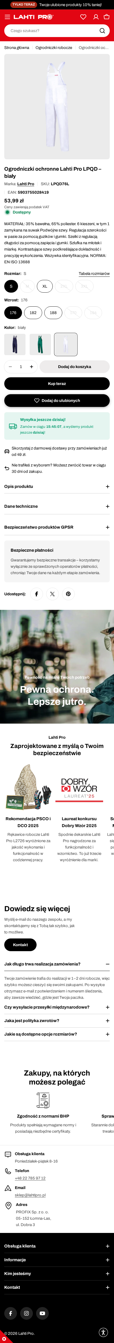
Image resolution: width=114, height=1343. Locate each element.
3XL (87, 288)
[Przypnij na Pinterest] (68, 594)
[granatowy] (14, 344)
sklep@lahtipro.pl (30, 1195)
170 (76, 315)
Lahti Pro (25, 184)
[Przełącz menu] (7, 17)
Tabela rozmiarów (94, 273)
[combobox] (57, 30)
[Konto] (96, 17)
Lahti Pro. (26, 1333)
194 (96, 315)
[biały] (65, 344)
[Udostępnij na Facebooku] (36, 594)
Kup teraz (57, 384)
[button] (57, 400)
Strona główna (16, 48)
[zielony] (40, 344)
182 (33, 313)
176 (13, 313)
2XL (66, 288)
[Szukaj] (102, 31)
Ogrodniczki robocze (54, 48)
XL (44, 286)
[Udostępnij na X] (52, 594)
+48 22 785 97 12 (30, 1178)
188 (53, 313)
